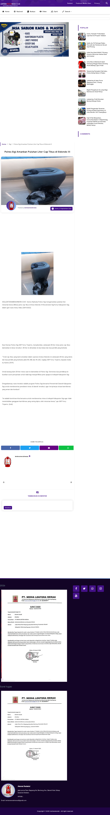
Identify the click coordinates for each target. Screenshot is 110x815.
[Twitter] (84, 588)
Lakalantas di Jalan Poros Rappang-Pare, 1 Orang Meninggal (95, 82)
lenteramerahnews (21, 456)
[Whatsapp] (92, 588)
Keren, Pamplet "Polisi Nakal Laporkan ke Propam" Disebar (96, 35)
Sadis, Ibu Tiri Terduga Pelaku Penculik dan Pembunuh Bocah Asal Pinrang (97, 45)
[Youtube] (76, 596)
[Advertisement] (37, 84)
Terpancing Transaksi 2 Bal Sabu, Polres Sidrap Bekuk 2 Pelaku (97, 72)
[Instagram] (100, 588)
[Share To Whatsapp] (68, 448)
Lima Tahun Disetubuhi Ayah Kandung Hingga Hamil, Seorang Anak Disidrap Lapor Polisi (97, 63)
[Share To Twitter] (29, 448)
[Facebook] (76, 588)
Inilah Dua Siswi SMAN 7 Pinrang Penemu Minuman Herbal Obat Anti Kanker (97, 54)
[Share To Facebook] (10, 448)
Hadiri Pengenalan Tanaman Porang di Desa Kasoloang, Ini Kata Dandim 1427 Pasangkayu (96, 110)
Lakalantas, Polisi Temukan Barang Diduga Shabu (95, 100)
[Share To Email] (49, 448)
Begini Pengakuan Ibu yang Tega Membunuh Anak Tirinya (97, 91)
